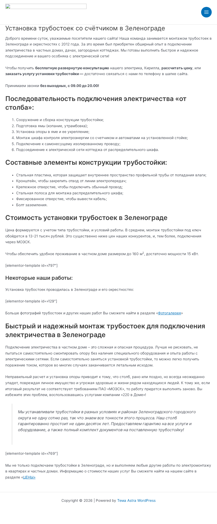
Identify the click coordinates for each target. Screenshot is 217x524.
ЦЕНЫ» (29, 477)
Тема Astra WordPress (136, 500)
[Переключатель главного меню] (206, 12)
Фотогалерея (169, 313)
